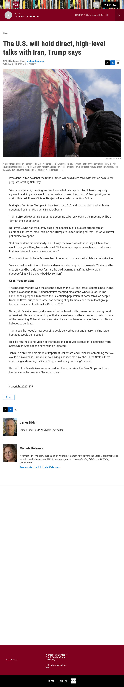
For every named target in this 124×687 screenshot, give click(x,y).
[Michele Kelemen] (10, 453)
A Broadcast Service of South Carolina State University (57, 657)
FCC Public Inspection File (56, 666)
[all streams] (119, 15)
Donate (111, 4)
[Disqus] (62, 526)
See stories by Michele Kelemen (40, 467)
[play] (8, 15)
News (6, 33)
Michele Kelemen (35, 61)
